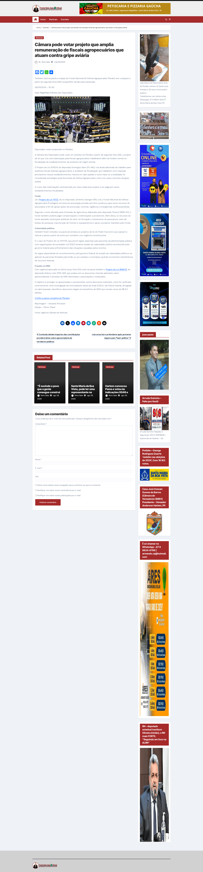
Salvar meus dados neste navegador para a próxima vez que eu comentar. (69, 485)
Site (37, 476)
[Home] (35, 19)
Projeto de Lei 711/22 (48, 199)
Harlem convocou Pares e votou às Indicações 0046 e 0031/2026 (116, 390)
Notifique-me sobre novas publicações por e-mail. (59, 495)
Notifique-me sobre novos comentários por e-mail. (59, 490)
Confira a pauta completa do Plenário (52, 298)
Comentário (41, 424)
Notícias (53, 19)
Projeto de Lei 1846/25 (116, 269)
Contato (65, 19)
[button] (170, 19)
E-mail (38, 468)
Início (43, 19)
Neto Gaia (46, 62)
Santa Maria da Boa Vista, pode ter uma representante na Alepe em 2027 (83, 390)
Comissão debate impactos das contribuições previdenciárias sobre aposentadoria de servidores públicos (58, 338)
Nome (38, 459)
